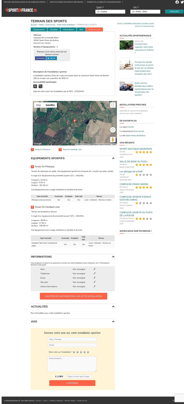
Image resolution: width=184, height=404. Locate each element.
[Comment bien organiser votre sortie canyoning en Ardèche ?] (126, 45)
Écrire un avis (94, 29)
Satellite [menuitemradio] (50, 105)
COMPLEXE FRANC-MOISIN (134, 184)
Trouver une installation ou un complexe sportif (25, 2)
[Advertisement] (93, 51)
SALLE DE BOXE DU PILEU (133, 161)
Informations (68, 29)
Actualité (54, 29)
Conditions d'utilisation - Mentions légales (62, 400)
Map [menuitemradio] (38, 105)
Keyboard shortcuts (82, 144)
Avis (81, 29)
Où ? (136, 7)
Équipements (39, 29)
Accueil (34, 25)
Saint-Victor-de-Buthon (66, 25)
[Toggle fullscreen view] (113, 105)
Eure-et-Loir (50, 25)
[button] (74, 121)
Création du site (82, 400)
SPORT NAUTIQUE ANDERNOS (136, 149)
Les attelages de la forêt (131, 171)
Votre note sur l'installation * (60, 352)
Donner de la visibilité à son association (104, 2)
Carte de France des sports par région (66, 2)
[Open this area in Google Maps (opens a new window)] (37, 143)
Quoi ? (100, 7)
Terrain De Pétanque (42, 149)
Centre (41, 25)
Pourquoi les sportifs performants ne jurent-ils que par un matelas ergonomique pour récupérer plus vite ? (144, 68)
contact (45, 400)
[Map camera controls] (113, 130)
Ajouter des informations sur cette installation (73, 296)
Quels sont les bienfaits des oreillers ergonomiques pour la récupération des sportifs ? (144, 89)
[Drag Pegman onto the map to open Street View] (113, 139)
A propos (38, 400)
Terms (114, 144)
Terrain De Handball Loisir (72, 149)
